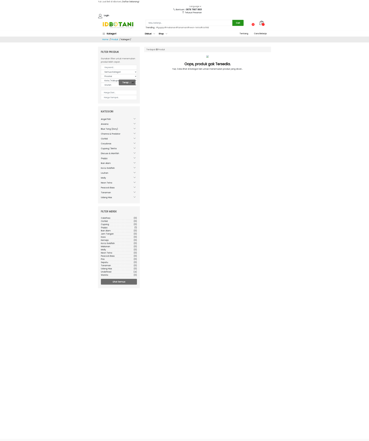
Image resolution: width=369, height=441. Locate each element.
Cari (238, 22)
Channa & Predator (110, 133)
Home (105, 39)
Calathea (119, 218)
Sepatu (119, 262)
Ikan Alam (106, 163)
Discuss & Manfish (110, 153)
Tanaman (106, 192)
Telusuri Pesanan (193, 12)
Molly (103, 177)
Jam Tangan (119, 233)
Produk (114, 39)
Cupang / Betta (109, 148)
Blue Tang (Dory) (109, 128)
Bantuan (189, 9)
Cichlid (104, 138)
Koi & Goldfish (108, 168)
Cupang (119, 224)
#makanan (170, 27)
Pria (119, 259)
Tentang (244, 33)
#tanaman (181, 27)
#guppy (160, 27)
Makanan (119, 246)
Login (106, 15)
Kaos (119, 237)
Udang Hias (106, 197)
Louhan (104, 173)
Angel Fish (106, 119)
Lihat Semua (119, 281)
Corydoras (106, 143)
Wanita (119, 275)
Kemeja (119, 240)
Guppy (104, 158)
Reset (131, 82)
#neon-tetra (193, 27)
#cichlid (204, 27)
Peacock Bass (108, 187)
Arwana (104, 124)
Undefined (119, 271)
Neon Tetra (106, 182)
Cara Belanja (260, 33)
